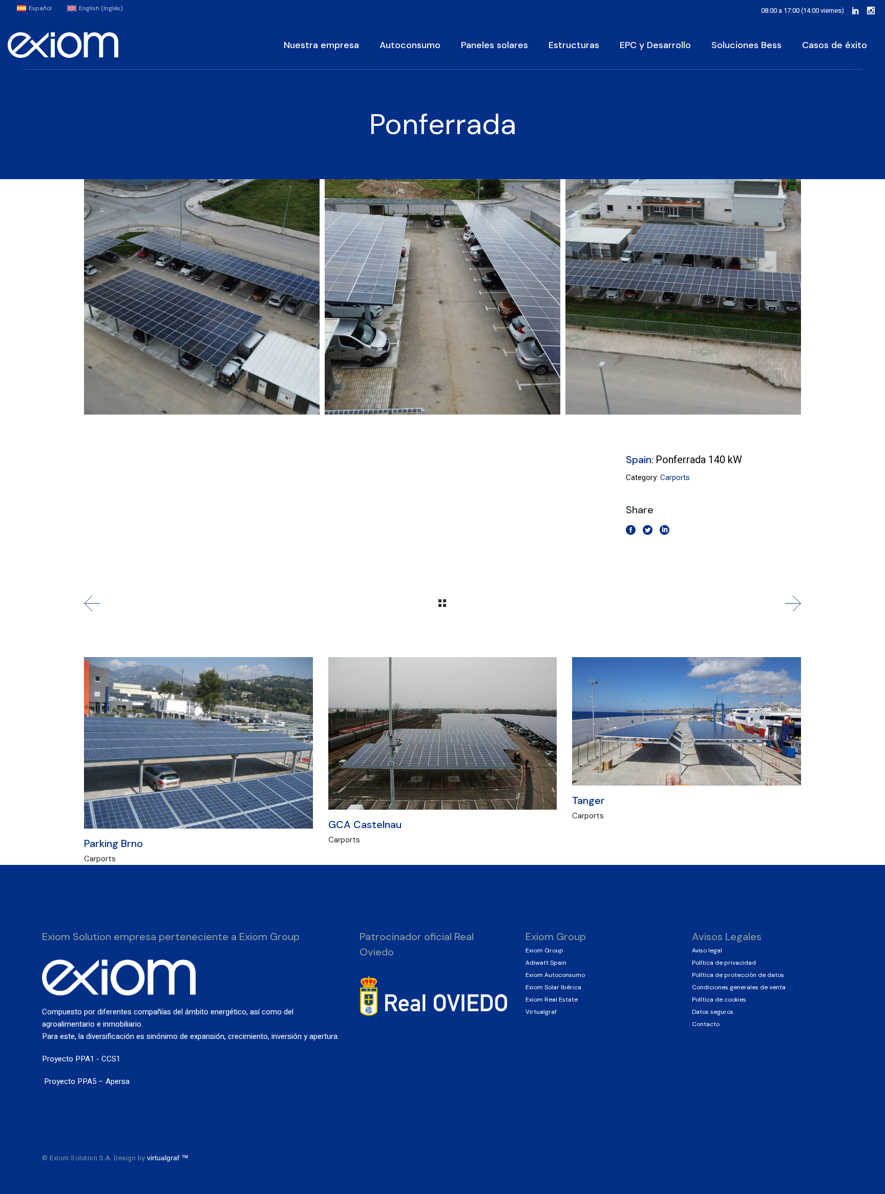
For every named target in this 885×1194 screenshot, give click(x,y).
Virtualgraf (541, 1012)
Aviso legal (707, 950)
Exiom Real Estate (551, 999)
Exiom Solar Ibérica (553, 987)
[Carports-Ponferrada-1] (202, 297)
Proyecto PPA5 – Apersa (86, 1081)
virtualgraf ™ (169, 1158)
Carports (675, 477)
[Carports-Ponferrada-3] (683, 297)
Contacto (706, 1024)
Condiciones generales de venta (739, 987)
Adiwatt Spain (545, 963)
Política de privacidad (724, 963)
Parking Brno (113, 843)
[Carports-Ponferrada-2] (442, 297)
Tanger (588, 800)
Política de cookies (719, 999)
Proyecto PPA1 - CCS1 (81, 1059)
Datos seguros (712, 1012)
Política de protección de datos (738, 975)
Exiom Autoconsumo (555, 975)
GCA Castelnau (365, 824)
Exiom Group (544, 950)
